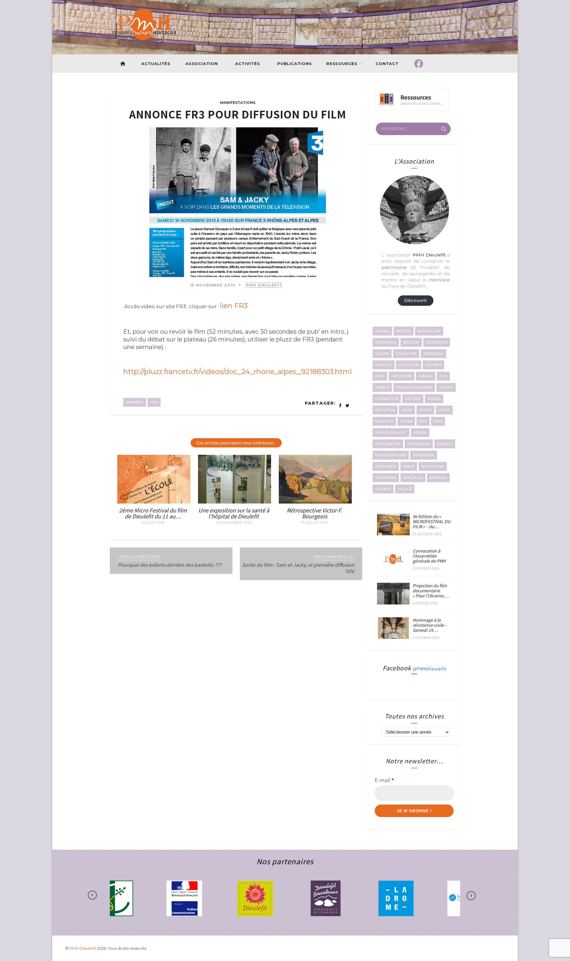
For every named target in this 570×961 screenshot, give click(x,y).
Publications (294, 63)
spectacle (413, 478)
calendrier (436, 342)
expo (379, 376)
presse (420, 432)
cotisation (406, 354)
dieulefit (383, 365)
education (409, 365)
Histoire (413, 399)
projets (444, 444)
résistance (385, 466)
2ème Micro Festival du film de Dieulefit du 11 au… (153, 513)
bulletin (411, 342)
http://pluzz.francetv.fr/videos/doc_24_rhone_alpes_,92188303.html (237, 371)
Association (202, 63)
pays (438, 421)
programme (418, 444)
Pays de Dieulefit (391, 432)
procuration (387, 444)
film (154, 402)
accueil (382, 331)
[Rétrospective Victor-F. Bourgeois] (315, 501)
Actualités (155, 63)
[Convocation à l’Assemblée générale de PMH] (393, 568)
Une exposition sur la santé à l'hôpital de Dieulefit (233, 513)
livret (444, 410)
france (382, 387)
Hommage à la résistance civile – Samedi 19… (430, 625)
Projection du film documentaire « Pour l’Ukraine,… (431, 590)
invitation (385, 410)
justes (425, 410)
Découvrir (415, 300)
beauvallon (429, 331)
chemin (382, 354)
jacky (407, 410)
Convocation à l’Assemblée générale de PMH (429, 556)
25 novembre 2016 (233, 522)
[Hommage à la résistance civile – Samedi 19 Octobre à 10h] (393, 637)
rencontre (423, 455)
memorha (384, 421)
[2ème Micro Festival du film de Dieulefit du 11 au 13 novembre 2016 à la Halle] (153, 501)
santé (408, 466)
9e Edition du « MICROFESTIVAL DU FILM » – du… (431, 521)
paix (423, 421)
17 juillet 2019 (314, 522)
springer (438, 478)
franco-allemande (414, 387)
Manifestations (237, 102)
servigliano (432, 466)
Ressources (341, 63)
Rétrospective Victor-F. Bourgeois (314, 513)
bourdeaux (385, 342)
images (434, 399)
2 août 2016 (153, 522)
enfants (433, 365)
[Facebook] (418, 63)
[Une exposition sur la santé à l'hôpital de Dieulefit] (234, 501)
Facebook (414, 668)
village (405, 489)
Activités (247, 63)
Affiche (403, 331)
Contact (387, 63)
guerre (446, 387)
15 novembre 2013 (212, 285)
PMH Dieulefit (264, 285)
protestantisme (390, 455)
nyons (406, 421)
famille (426, 376)
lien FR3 (234, 305)
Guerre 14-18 (386, 399)
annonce (134, 402)
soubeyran (385, 478)
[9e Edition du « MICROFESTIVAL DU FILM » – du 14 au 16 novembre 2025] (393, 533)
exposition (401, 376)
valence (383, 489)
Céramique (433, 354)
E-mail (384, 780)
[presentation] (111, 895)
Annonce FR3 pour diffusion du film (237, 113)
